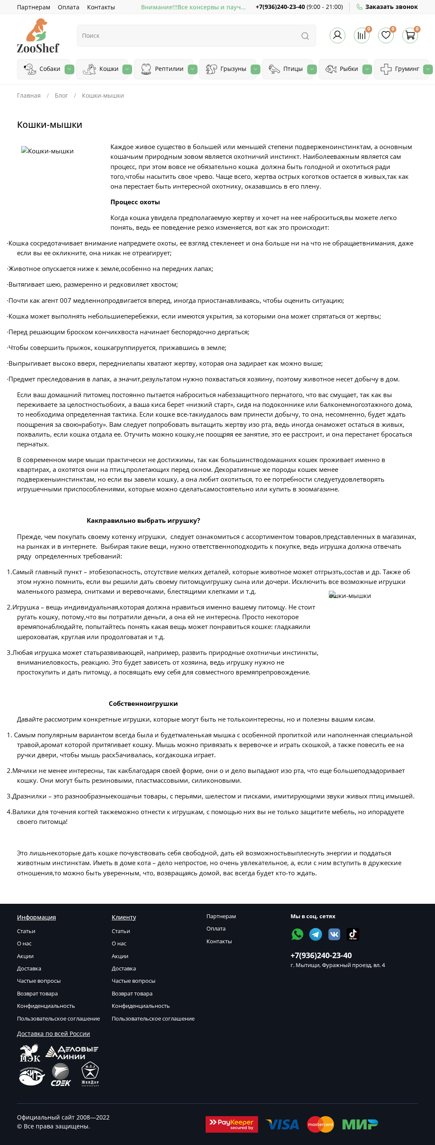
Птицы (292, 69)
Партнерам (33, 7)
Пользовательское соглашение (58, 1018)
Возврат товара (37, 993)
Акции (25, 956)
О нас (24, 943)
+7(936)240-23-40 (280, 7)
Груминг (406, 69)
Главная (29, 95)
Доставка (29, 968)
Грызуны (232, 69)
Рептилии (168, 69)
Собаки (49, 69)
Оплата (68, 7)
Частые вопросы (39, 980)
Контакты (101, 7)
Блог (61, 95)
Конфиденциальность (46, 1006)
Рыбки (348, 69)
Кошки (108, 69)
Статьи (26, 931)
